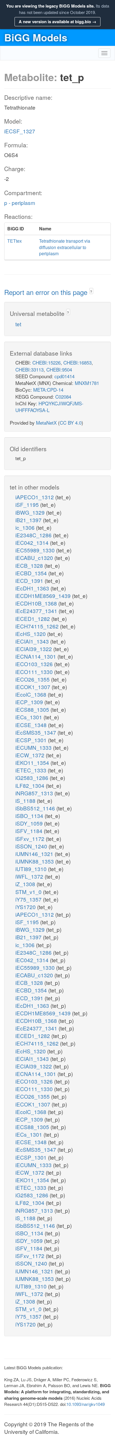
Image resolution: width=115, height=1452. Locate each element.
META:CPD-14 (48, 389)
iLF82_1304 (30, 785)
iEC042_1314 (32, 542)
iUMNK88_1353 (35, 861)
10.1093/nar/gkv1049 (85, 1404)
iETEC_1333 (31, 770)
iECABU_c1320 (34, 557)
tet (18, 324)
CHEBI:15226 (46, 362)
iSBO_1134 (30, 815)
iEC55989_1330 (35, 550)
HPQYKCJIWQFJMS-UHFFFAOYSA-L (49, 406)
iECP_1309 (29, 702)
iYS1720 (26, 907)
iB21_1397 (29, 520)
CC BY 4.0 (71, 422)
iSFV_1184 (29, 830)
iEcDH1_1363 (33, 588)
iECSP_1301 (31, 740)
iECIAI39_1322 (34, 648)
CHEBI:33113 (29, 369)
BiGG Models (35, 37)
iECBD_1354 (31, 573)
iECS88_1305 (33, 709)
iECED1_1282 (33, 618)
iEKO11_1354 (33, 762)
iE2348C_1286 (34, 535)
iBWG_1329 (30, 512)
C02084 (63, 396)
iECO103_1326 (34, 664)
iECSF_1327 (19, 131)
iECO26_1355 (33, 679)
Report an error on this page (46, 292)
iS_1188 (26, 800)
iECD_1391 (30, 580)
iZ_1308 (26, 884)
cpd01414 (64, 376)
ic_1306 (25, 527)
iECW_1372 (30, 755)
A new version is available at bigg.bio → (57, 21)
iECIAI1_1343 (32, 641)
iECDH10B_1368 (36, 603)
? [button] (91, 291)
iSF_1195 (27, 504)
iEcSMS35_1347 (36, 732)
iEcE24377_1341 (37, 610)
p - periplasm (19, 202)
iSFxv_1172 (30, 838)
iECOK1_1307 (33, 686)
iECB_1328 (29, 565)
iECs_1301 (29, 717)
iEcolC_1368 (31, 694)
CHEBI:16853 (77, 362)
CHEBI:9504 (59, 369)
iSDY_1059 (29, 823)
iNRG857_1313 (34, 793)
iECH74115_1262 (37, 626)
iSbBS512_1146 (35, 808)
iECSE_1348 (31, 725)
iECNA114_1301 (36, 656)
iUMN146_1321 (35, 853)
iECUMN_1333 (34, 747)
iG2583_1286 (32, 777)
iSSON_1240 (32, 846)
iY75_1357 (29, 899)
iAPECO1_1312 (35, 497)
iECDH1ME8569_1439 (43, 595)
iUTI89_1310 (31, 868)
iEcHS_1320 (31, 633)
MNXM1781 (87, 382)
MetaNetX (46, 422)
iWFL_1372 (30, 876)
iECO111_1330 (34, 671)
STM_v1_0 (29, 891)
